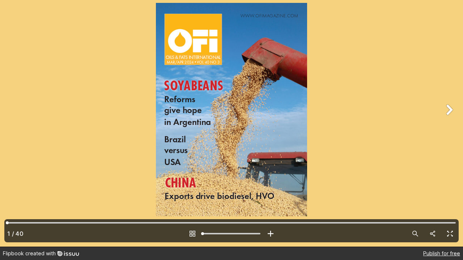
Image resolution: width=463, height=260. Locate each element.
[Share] (432, 233)
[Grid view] (192, 233)
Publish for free (441, 253)
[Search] (415, 233)
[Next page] (448, 123)
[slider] (231, 233)
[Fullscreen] (450, 233)
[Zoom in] (270, 233)
